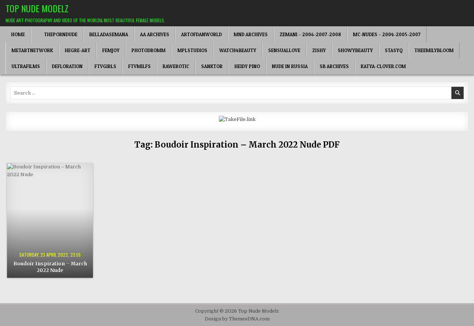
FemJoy (111, 50)
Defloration (67, 66)
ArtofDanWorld (201, 34)
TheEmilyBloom (434, 50)
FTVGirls (105, 66)
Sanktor (212, 66)
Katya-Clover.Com (383, 66)
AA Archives (154, 34)
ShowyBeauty (355, 50)
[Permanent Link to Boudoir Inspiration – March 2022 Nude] (50, 220)
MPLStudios (192, 50)
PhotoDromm (148, 50)
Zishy (319, 50)
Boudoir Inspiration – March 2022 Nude (50, 267)
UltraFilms (25, 66)
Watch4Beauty (237, 50)
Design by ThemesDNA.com (237, 319)
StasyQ (394, 50)
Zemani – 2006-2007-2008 (310, 34)
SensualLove (284, 50)
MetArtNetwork (32, 50)
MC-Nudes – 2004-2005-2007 (387, 34)
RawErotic (176, 66)
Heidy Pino (247, 66)
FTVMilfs (139, 66)
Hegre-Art (77, 50)
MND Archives (251, 34)
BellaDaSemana (108, 34)
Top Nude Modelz (37, 8)
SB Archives (334, 66)
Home (18, 34)
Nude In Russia (290, 66)
